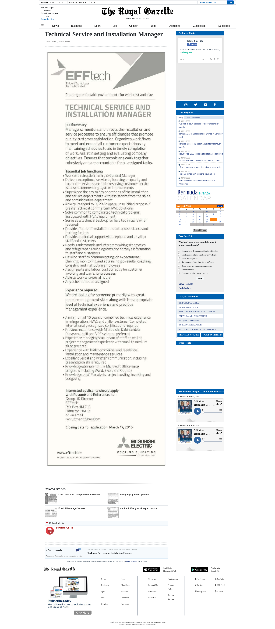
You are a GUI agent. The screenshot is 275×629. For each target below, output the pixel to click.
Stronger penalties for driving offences (198, 262)
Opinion (133, 25)
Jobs (153, 25)
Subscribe (224, 25)
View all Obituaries (189, 335)
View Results (186, 284)
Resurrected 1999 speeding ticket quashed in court (201, 154)
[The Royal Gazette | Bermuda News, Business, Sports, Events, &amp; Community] (137, 11)
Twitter (200, 585)
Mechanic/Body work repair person (139, 508)
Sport (97, 25)
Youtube (220, 578)
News (55, 25)
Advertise (152, 597)
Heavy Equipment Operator (134, 494)
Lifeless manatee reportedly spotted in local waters (200, 167)
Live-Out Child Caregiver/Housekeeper (79, 494)
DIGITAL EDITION (48, 2)
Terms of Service (131, 561)
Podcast (220, 591)
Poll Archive (185, 288)
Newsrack (125, 603)
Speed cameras (188, 269)
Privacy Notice (171, 587)
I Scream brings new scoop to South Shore (197, 174)
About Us (152, 578)
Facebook (200, 578)
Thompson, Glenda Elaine (189, 320)
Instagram (201, 591)
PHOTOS (73, 2)
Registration (173, 578)
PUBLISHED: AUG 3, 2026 (188, 396)
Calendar (125, 597)
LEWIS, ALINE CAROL (188, 307)
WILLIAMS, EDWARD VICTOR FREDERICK (197, 329)
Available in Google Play (215, 569)
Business (76, 25)
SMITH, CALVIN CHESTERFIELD (193, 316)
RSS (93, 2)
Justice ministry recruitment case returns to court (199, 160)
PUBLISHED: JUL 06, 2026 (188, 425)
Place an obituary (213, 335)
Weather (124, 591)
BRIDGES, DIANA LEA (189, 302)
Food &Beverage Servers (71, 508)
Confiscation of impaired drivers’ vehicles (199, 254)
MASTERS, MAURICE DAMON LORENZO (197, 311)
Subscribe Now (47, 19)
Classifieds (199, 25)
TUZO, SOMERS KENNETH (190, 324)
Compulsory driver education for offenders (200, 250)
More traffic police (189, 258)
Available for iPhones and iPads (169, 569)
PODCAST (83, 2)
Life (115, 25)
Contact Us (153, 585)
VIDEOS (62, 2)
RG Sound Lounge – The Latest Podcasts (201, 391)
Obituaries (174, 25)
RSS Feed (220, 585)
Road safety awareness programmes (197, 265)
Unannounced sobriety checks (195, 273)
